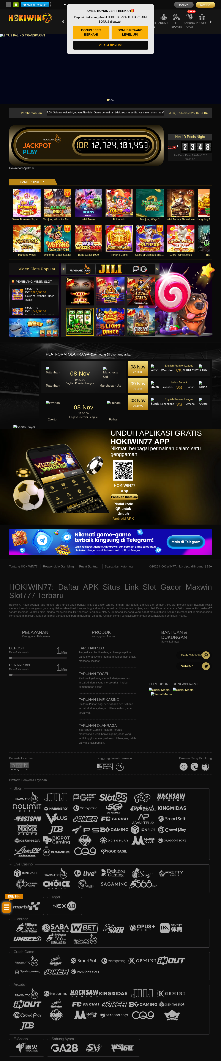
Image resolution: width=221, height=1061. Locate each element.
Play (30, 152)
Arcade (163, 23)
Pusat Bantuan (89, 566)
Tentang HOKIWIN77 (23, 566)
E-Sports (176, 25)
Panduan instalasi (124, 496)
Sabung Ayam (189, 25)
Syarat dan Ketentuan (119, 566)
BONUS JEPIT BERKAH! (91, 32)
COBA (82, 287)
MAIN (29, 203)
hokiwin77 (187, 666)
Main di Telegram (37, 4)
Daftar (205, 4)
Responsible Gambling (58, 566)
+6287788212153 (191, 655)
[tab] (80, 269)
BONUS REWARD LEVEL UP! (130, 32)
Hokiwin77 (15, 604)
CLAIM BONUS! (110, 45)
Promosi (202, 23)
